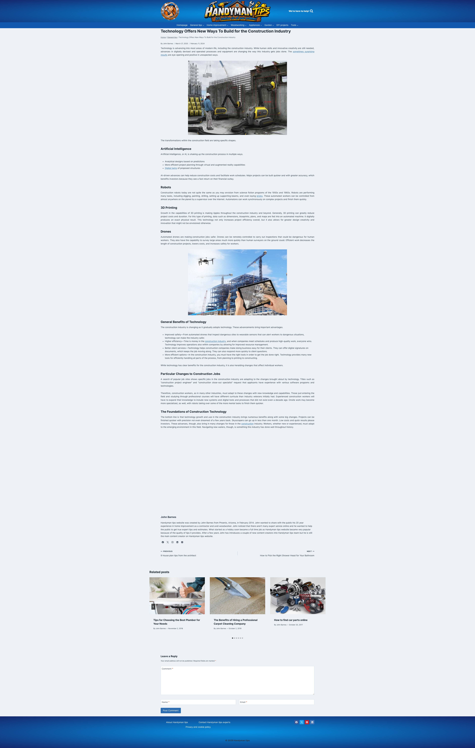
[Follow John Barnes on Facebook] (163, 542)
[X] (302, 722)
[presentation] (177, 595)
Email (243, 702)
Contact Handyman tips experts (214, 722)
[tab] (232, 638)
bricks (260, 196)
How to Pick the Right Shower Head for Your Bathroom (287, 553)
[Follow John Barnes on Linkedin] (177, 542)
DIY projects (282, 25)
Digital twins (171, 168)
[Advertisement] (235, 469)
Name (165, 702)
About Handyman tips (177, 722)
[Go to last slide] (153, 607)
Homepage (182, 25)
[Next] (322, 607)
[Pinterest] (307, 722)
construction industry (215, 341)
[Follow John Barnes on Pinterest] (182, 542)
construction (247, 423)
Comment (167, 669)
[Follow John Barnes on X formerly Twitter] (168, 542)
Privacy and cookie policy (198, 727)
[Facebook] (296, 722)
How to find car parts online (291, 620)
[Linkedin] (312, 722)
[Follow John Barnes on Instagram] (172, 542)
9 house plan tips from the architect (178, 553)
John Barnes (161, 629)
